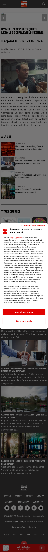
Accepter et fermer (24, 312)
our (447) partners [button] (16, 237)
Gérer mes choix (24, 321)
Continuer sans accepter (33, 225)
